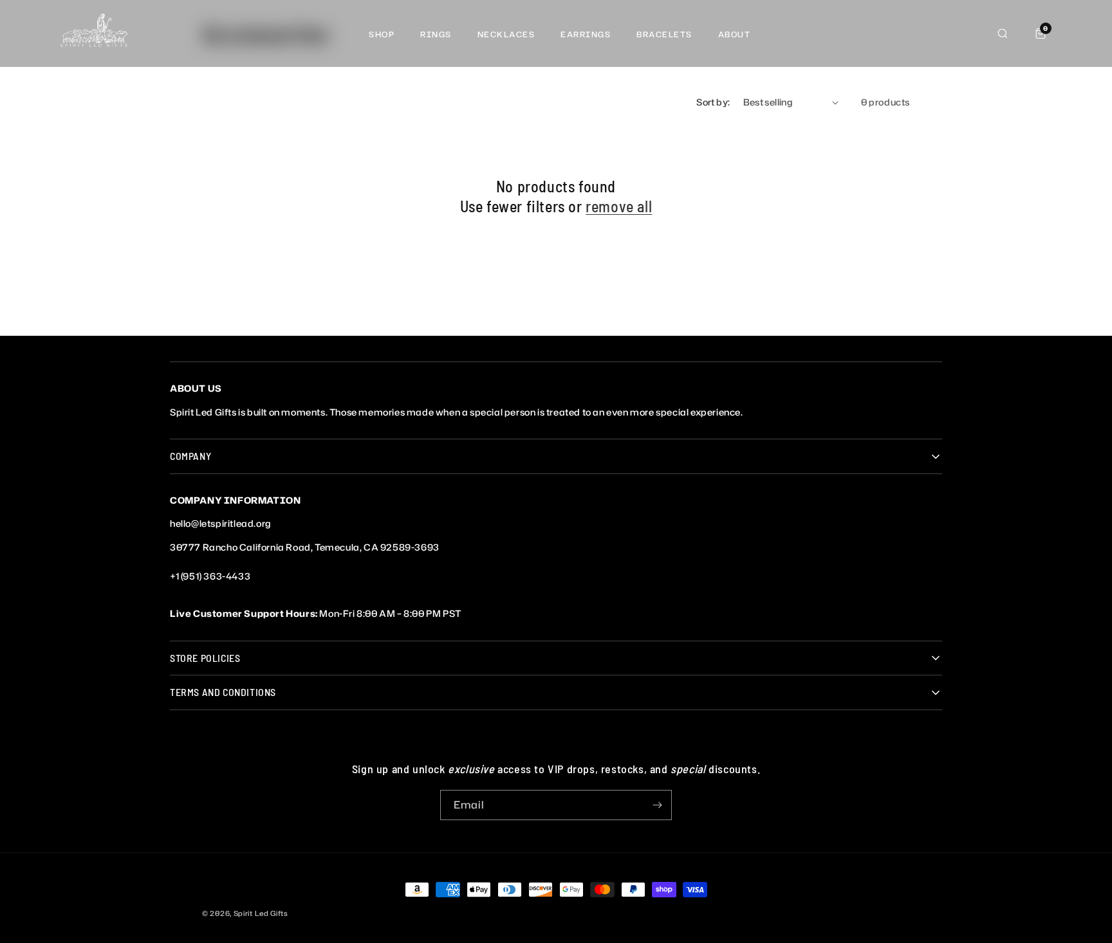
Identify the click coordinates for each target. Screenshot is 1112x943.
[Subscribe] (657, 805)
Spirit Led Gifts (261, 913)
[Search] (1003, 33)
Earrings (586, 34)
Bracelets (664, 34)
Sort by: (713, 102)
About (734, 34)
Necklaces (506, 34)
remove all (619, 206)
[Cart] (1041, 33)
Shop (381, 34)
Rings (436, 34)
